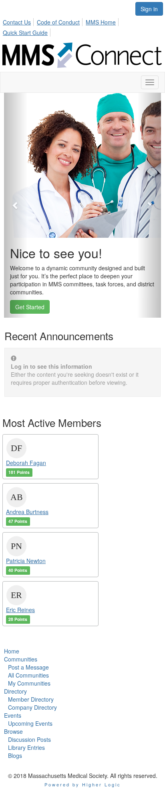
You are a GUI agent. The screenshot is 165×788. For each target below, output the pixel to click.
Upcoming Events (30, 723)
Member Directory (31, 699)
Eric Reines (20, 610)
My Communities (29, 683)
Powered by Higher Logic (82, 784)
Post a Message (28, 667)
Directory (15, 691)
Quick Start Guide (25, 33)
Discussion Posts (29, 739)
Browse (13, 731)
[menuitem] (19, 21)
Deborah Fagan (26, 463)
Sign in (149, 9)
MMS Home (101, 22)
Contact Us (17, 22)
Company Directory (32, 707)
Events (12, 715)
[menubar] (82, 26)
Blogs (15, 755)
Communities (20, 659)
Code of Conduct (58, 22)
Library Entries (26, 747)
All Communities (28, 675)
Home (11, 651)
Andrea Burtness (27, 512)
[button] (16, 205)
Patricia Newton (26, 561)
